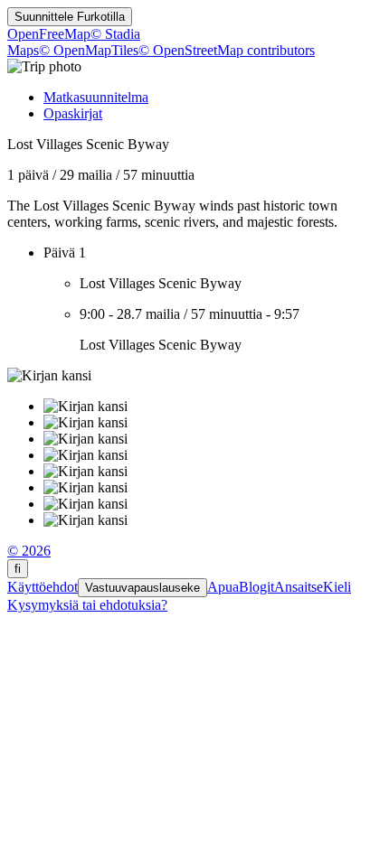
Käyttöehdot (42, 586)
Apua (223, 586)
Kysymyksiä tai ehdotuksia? (87, 605)
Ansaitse (298, 586)
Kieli (337, 586)
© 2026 (29, 550)
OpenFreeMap (48, 34)
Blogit (256, 586)
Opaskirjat (72, 113)
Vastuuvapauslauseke (142, 587)
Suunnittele (69, 16)
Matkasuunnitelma (95, 97)
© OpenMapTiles (88, 50)
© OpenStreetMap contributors (226, 50)
